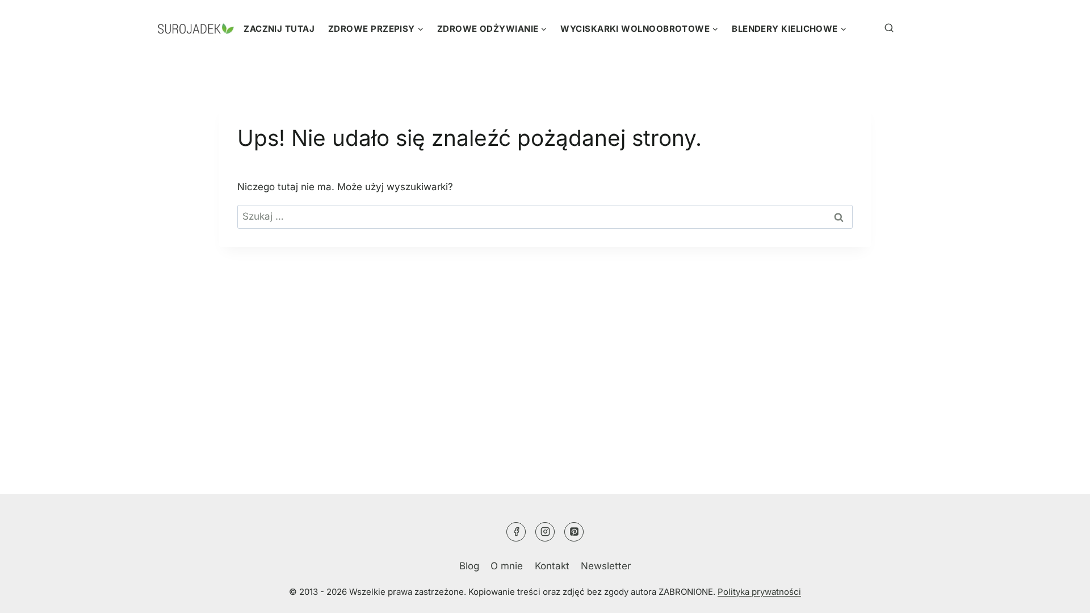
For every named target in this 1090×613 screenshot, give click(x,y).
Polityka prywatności (759, 591)
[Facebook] (516, 531)
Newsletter (606, 566)
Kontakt (552, 566)
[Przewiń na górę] (1059, 593)
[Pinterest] (574, 531)
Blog (469, 566)
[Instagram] (545, 531)
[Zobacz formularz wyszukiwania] (873, 28)
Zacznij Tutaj (279, 28)
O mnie (507, 566)
